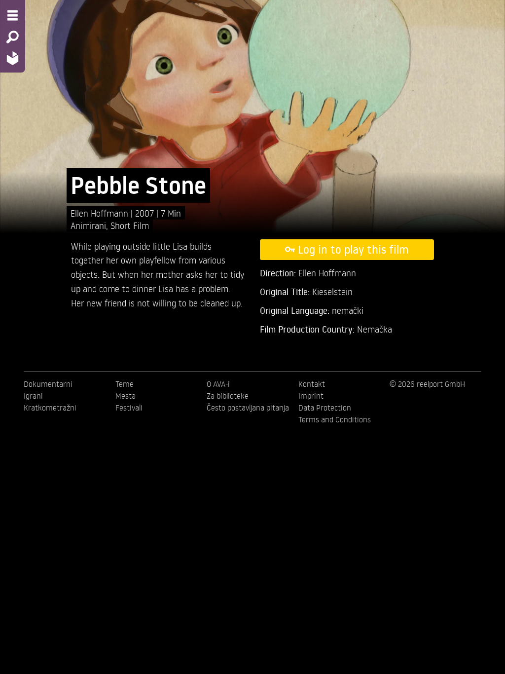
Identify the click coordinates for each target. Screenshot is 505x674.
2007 (145, 213)
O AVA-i (218, 384)
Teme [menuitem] (124, 384)
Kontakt (311, 384)
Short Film (129, 225)
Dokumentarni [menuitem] (48, 384)
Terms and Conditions (334, 419)
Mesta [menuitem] (125, 396)
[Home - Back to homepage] (12, 58)
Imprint (311, 396)
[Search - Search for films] (12, 37)
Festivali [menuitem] (129, 407)
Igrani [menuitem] (33, 396)
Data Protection (324, 407)
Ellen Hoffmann (101, 213)
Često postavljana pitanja (248, 407)
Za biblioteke (228, 396)
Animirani (88, 225)
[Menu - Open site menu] (12, 15)
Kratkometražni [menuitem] (50, 407)
